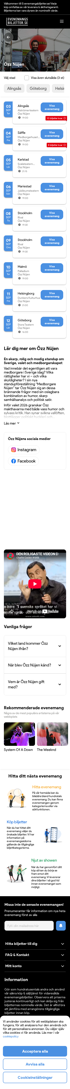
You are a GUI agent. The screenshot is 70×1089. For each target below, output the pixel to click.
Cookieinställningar (35, 1077)
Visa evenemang (52, 107)
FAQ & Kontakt (17, 955)
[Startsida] (17, 22)
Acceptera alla (35, 1051)
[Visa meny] (62, 21)
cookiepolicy (10, 1036)
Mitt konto (13, 966)
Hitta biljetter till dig (21, 944)
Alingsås (14, 88)
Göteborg (38, 88)
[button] (35, 944)
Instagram (27, 449)
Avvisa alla (35, 1064)
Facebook (27, 461)
